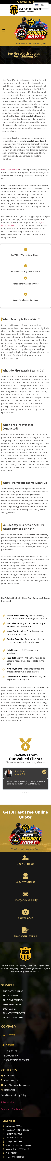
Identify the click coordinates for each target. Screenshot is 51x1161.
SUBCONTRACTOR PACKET (16, 1060)
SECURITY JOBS (11, 1051)
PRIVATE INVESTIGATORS (14, 1013)
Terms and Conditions (11, 1109)
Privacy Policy (7, 1102)
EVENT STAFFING (11, 995)
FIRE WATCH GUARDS (13, 991)
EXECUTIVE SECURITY (13, 1000)
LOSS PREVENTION (12, 1004)
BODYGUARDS (10, 1008)
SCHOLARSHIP (11, 1055)
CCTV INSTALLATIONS (13, 1017)
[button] (3, 31)
